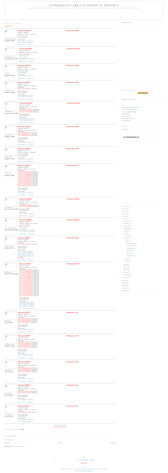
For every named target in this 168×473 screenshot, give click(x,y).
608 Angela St (8, 393)
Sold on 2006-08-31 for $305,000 (26, 59)
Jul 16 (127, 241)
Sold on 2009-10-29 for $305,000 (26, 120)
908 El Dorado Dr (9, 134)
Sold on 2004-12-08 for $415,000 (25, 251)
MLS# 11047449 (21, 161)
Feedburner (126, 129)
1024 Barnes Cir (8, 246)
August (126, 231)
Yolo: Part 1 (130, 253)
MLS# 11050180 (23, 308)
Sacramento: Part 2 (132, 245)
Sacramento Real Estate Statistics (131, 107)
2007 (123, 288)
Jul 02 (127, 261)
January (126, 277)
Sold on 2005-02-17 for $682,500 (25, 41)
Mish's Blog (125, 114)
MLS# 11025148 (23, 122)
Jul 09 (127, 259)
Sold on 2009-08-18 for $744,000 (25, 378)
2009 (123, 283)
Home (60, 443)
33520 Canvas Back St (10, 39)
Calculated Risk (126, 116)
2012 (123, 216)
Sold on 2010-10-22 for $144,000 (25, 355)
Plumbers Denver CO (127, 22)
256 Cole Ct (7, 73)
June (125, 264)
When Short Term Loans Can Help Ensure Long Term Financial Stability (83, 469)
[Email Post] (22, 429)
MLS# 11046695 (21, 381)
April (125, 269)
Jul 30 (127, 236)
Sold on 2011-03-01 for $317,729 (25, 253)
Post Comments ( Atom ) (17, 446)
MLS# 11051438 (21, 44)
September (127, 229)
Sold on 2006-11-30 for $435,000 (25, 159)
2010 (123, 280)
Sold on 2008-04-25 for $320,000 (26, 304)
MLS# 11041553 (21, 99)
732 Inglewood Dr (9, 207)
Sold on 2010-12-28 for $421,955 (25, 96)
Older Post (113, 443)
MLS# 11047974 (23, 61)
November (126, 223)
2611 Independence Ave (10, 228)
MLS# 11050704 (21, 331)
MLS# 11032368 (21, 144)
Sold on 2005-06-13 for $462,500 (26, 302)
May (125, 267)
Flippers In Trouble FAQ (128, 99)
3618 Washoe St (8, 370)
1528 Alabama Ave (9, 111)
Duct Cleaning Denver (86, 460)
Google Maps (30, 44)
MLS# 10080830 (21, 78)
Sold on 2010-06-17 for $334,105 (26, 306)
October (126, 226)
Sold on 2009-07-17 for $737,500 (25, 399)
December (126, 221)
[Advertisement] (84, 15)
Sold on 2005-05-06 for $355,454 (25, 329)
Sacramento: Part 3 (132, 248)
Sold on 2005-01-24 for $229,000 (26, 231)
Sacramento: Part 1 (132, 243)
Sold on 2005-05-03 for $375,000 (25, 95)
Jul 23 (127, 238)
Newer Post (7, 443)
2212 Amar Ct (8, 414)
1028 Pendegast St (9, 344)
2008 (123, 285)
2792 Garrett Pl (8, 157)
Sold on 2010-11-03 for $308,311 (25, 252)
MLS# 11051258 (23, 233)
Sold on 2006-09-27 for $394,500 (25, 75)
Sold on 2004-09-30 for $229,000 (26, 230)
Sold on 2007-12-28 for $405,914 (26, 303)
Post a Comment (8, 440)
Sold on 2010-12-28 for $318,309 (25, 142)
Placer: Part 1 (130, 251)
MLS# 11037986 (23, 215)
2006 (123, 290)
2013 (123, 214)
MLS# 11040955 (21, 421)
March (125, 272)
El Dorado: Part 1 (131, 256)
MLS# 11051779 (21, 402)
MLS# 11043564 (21, 357)
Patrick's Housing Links (128, 118)
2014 (123, 211)
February (126, 275)
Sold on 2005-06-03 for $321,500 (26, 118)
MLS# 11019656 (21, 195)
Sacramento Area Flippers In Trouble (84, 5)
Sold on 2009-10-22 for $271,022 (25, 192)
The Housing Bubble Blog (129, 112)
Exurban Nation (126, 120)
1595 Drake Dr (8, 320)
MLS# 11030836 (21, 259)
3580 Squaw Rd (8, 272)
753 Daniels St (8, 90)
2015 (123, 209)
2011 (123, 219)
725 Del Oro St (8, 173)
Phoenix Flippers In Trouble (129, 109)
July (125, 234)
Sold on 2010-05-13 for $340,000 (25, 419)
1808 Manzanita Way (9, 57)
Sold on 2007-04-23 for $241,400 (26, 213)
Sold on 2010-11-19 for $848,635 (25, 42)
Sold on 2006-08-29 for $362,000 (25, 354)
